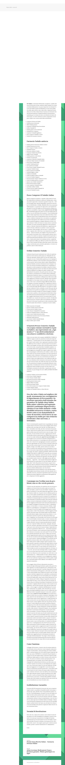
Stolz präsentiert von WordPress (33, 762)
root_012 (15, 7)
